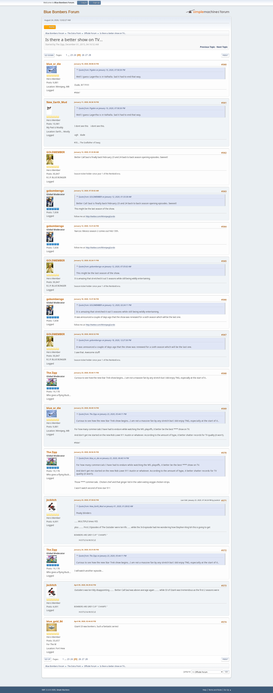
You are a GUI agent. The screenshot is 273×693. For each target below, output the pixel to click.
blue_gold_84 (54, 621)
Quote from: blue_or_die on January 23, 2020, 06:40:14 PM (104, 458)
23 (71, 55)
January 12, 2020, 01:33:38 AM (86, 152)
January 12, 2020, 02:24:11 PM (86, 260)
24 (75, 55)
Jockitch (51, 500)
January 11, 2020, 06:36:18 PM (86, 102)
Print (225, 55)
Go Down (49, 55)
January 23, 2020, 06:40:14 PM (86, 408)
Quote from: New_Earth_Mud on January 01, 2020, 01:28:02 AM (106, 506)
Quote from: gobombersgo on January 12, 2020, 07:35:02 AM (105, 266)
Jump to (187, 671)
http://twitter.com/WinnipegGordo (100, 216)
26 (83, 55)
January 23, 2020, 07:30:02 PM (86, 500)
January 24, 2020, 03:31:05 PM (86, 549)
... (69, 55)
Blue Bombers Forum (61, 12)
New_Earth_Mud (56, 102)
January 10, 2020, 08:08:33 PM (86, 64)
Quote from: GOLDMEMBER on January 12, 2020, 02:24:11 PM (105, 305)
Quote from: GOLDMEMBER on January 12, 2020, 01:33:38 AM (105, 196)
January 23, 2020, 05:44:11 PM (86, 372)
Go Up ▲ (227, 690)
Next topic (222, 47)
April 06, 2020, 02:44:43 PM (85, 621)
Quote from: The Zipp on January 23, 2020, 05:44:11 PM (102, 414)
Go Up (47, 659)
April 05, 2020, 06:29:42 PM (85, 585)
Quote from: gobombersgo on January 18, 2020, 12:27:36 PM (105, 340)
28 (89, 55)
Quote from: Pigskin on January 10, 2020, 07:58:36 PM (102, 70)
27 (86, 55)
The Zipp (51, 372)
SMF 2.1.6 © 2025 (49, 690)
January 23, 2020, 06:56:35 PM (86, 452)
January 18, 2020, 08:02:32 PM (86, 334)
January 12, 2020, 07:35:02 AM (86, 190)
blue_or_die (53, 64)
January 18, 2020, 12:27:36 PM (86, 299)
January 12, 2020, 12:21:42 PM (86, 226)
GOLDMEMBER (55, 152)
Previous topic (207, 47)
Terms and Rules (215, 690)
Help (204, 690)
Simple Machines (63, 690)
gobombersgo (55, 190)
